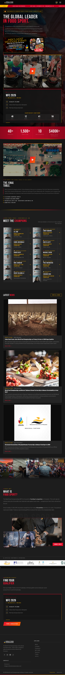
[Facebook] (4, 655)
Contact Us (7, 664)
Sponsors (37, 652)
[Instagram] (7, 655)
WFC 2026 (37, 650)
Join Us (36, 656)
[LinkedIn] (10, 655)
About (36, 644)
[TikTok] (13, 655)
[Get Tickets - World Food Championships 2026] (23, 44)
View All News (56, 294)
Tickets (36, 654)
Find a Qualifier (12, 623)
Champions (37, 648)
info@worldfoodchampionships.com (12, 666)
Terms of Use (59, 672)
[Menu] (60, 2)
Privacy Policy (52, 672)
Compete (37, 646)
